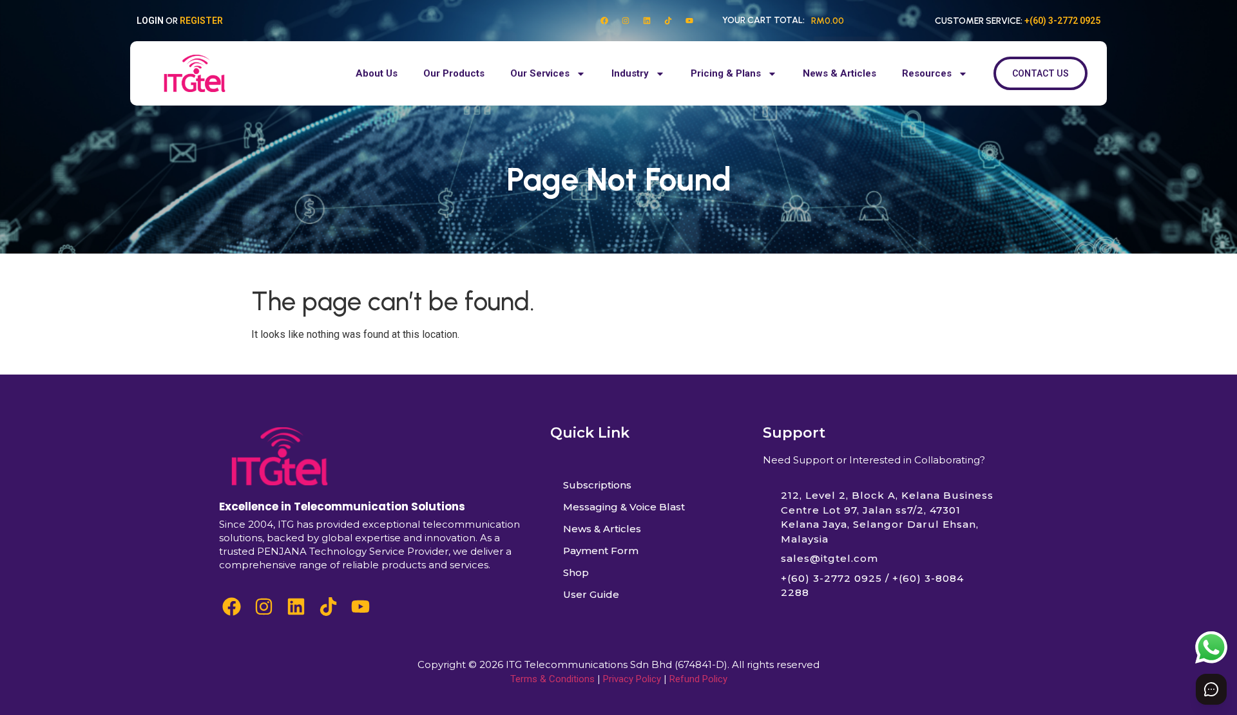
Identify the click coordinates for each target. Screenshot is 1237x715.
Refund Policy (698, 679)
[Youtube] (689, 21)
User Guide (591, 594)
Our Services (540, 73)
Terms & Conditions (552, 679)
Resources (927, 73)
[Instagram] (625, 21)
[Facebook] (604, 21)
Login (150, 20)
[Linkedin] (647, 21)
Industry (630, 73)
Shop (576, 572)
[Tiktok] (668, 21)
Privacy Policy (632, 679)
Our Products (453, 73)
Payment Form (600, 550)
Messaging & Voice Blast (624, 507)
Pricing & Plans (726, 73)
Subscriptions (597, 485)
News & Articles (839, 73)
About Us (377, 73)
